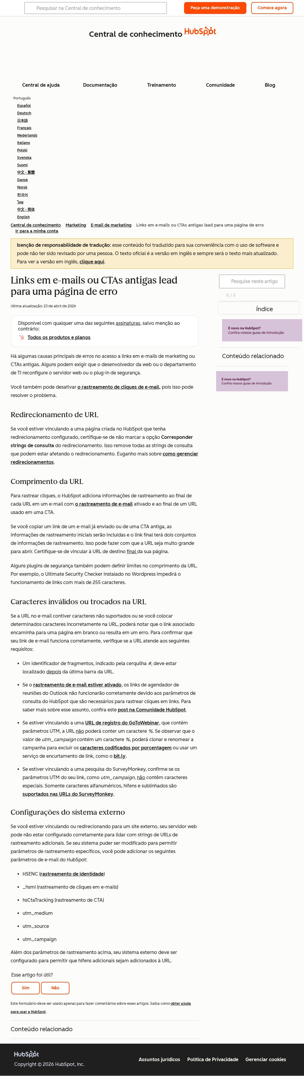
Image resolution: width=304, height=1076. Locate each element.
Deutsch (24, 113)
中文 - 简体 (26, 210)
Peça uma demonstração (215, 7)
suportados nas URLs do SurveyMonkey (68, 794)
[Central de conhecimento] (200, 34)
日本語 (22, 120)
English (23, 217)
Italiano (23, 143)
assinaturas (128, 323)
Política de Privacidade (212, 1059)
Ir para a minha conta (36, 231)
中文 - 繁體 (26, 172)
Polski (22, 150)
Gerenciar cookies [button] (266, 1059)
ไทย (20, 202)
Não (55, 987)
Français (24, 128)
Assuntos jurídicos (159, 1059)
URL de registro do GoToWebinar (122, 723)
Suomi (22, 165)
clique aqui (92, 262)
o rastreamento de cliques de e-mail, (119, 387)
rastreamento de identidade (72, 874)
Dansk (22, 180)
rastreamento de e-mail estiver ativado (77, 685)
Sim (25, 987)
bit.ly (120, 756)
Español (24, 106)
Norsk (22, 187)
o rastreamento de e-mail (104, 504)
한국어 (22, 195)
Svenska (24, 158)
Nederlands (27, 135)
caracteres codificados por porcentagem (126, 748)
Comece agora (272, 7)
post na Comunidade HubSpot (152, 710)
